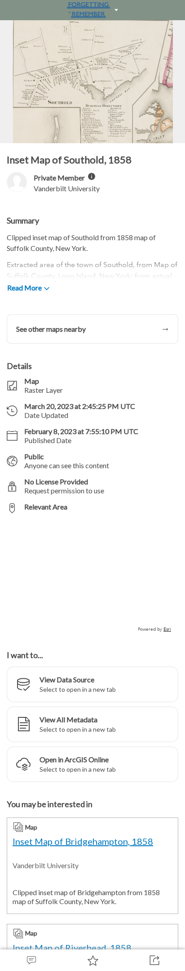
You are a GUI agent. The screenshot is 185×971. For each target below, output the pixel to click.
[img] (91, 176)
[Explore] (92, 577)
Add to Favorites (92, 960)
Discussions (31, 960)
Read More (24, 287)
